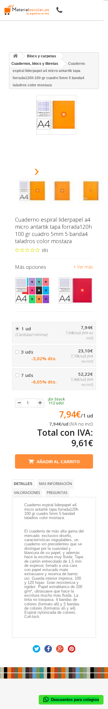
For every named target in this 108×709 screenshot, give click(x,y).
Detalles (23, 484)
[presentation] (21, 172)
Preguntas (57, 492)
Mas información (55, 483)
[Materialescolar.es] (25, 9)
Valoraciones (27, 492)
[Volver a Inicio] (15, 56)
